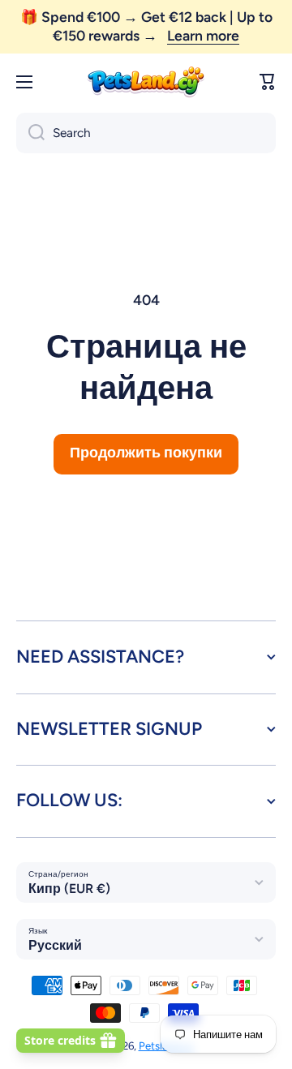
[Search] (30, 133)
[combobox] (146, 133)
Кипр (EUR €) (69, 888)
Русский (55, 945)
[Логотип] (146, 82)
